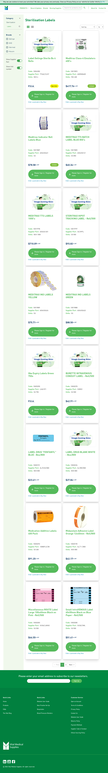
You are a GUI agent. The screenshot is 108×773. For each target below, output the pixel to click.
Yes (101, 2)
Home (5, 701)
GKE (10, 43)
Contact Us (74, 713)
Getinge (12, 39)
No (104, 2)
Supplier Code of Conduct (78, 729)
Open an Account (76, 701)
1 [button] (62, 665)
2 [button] (65, 665)
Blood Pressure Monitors (45, 713)
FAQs (4, 709)
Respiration (40, 709)
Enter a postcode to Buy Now (37, 102)
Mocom (11, 51)
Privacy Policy (75, 709)
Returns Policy (75, 721)
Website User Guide (43, 701)
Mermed (12, 47)
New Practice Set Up (43, 705)
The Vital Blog (7, 713)
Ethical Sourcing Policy (78, 733)
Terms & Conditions (77, 705)
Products (5, 705)
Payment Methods (76, 725)
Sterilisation (10, 22)
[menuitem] (24, 8)
